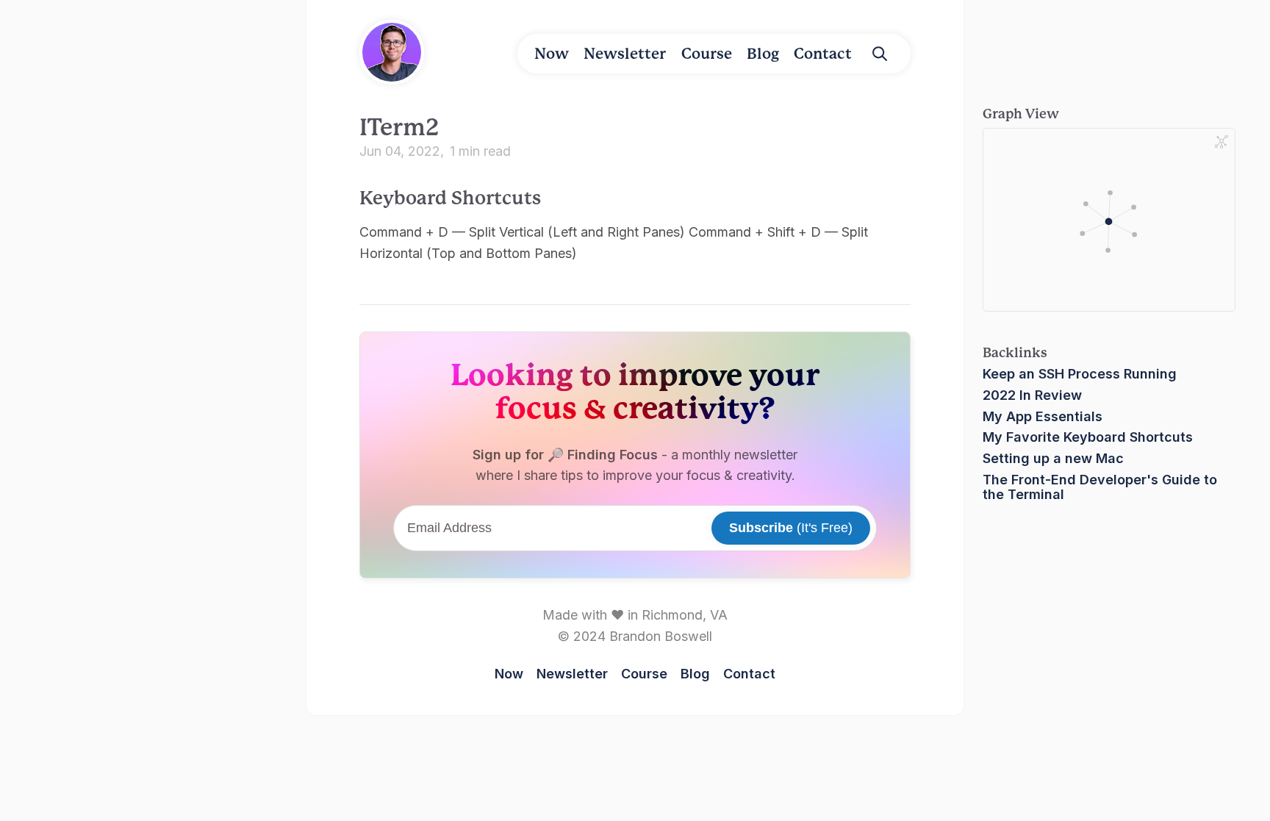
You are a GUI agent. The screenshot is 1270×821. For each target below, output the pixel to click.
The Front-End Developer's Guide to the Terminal (1100, 487)
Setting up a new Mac (1053, 458)
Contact (823, 53)
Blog (763, 53)
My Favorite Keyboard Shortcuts (1088, 437)
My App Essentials (1042, 416)
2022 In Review (1032, 395)
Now (551, 53)
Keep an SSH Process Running (1080, 373)
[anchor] (556, 196)
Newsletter (625, 53)
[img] (879, 54)
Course (706, 53)
